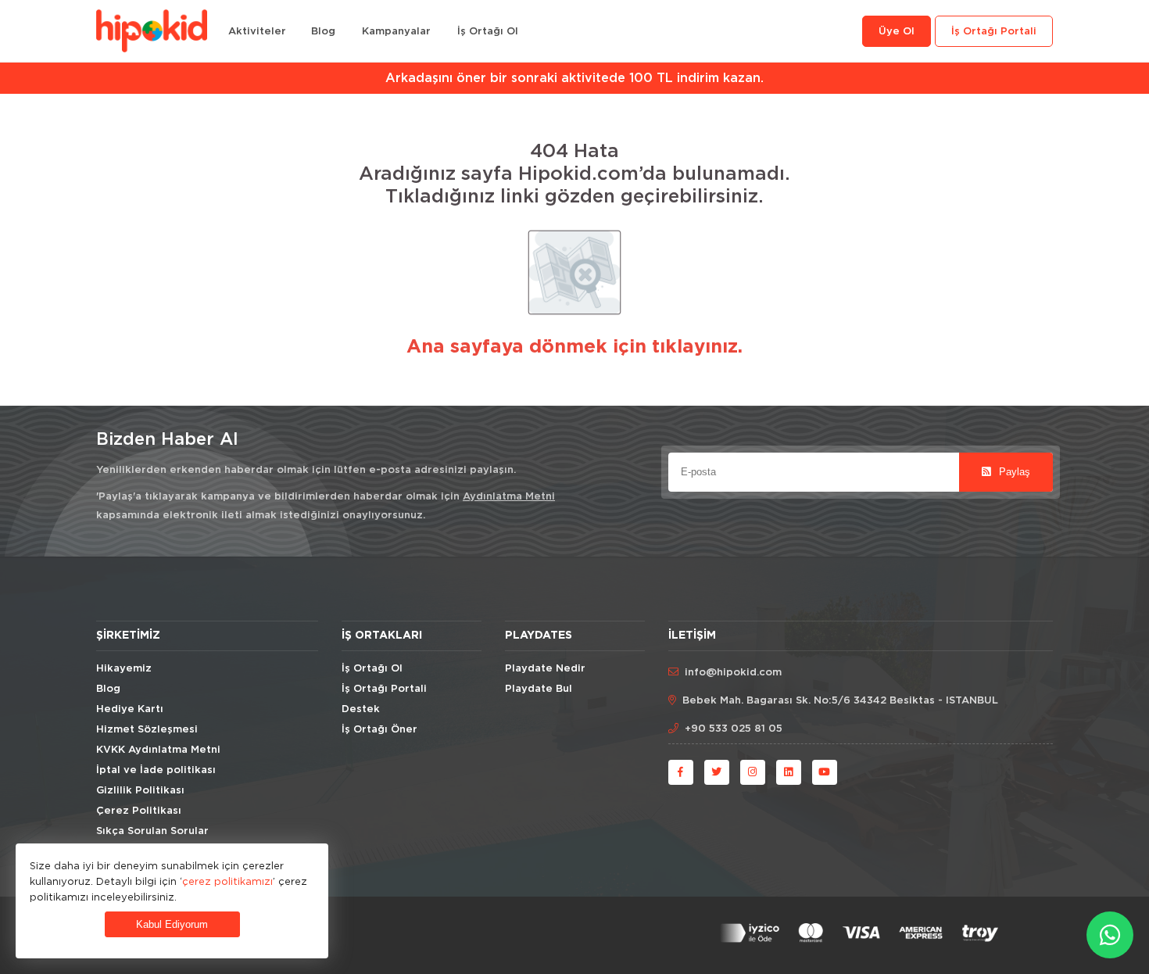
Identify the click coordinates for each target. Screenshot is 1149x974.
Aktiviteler (257, 32)
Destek (361, 709)
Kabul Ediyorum (172, 924)
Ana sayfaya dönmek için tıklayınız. (574, 347)
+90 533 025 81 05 (733, 729)
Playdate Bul (538, 689)
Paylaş (1013, 472)
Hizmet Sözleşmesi (147, 730)
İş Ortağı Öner (379, 730)
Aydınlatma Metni (509, 497)
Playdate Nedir (545, 669)
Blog (323, 32)
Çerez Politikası (138, 811)
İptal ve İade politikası (156, 770)
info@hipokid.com (733, 673)
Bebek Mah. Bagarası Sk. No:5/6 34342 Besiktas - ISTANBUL (840, 701)
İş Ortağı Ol (487, 32)
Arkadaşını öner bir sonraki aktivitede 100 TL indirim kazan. (574, 78)
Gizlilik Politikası (140, 791)
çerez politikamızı (227, 881)
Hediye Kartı (129, 709)
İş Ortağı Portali (993, 32)
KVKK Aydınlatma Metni (158, 750)
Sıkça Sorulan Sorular (152, 831)
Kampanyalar (396, 32)
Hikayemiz (124, 669)
